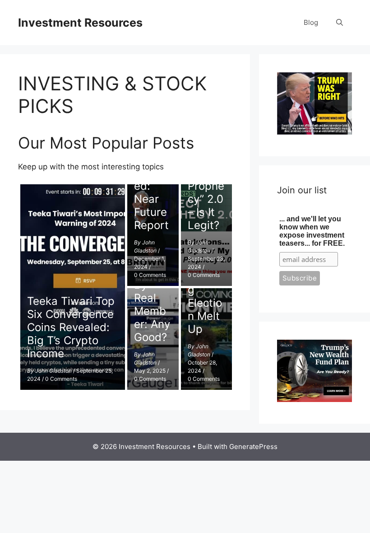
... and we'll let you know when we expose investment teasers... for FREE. (312, 231)
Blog (311, 22)
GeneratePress (253, 446)
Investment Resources (80, 22)
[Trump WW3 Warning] (314, 131)
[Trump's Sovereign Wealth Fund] (314, 399)
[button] (339, 22)
